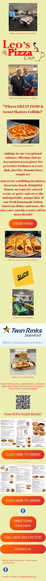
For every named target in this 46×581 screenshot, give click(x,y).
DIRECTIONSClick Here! (23, 523)
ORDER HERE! (23, 223)
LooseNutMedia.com (28, 577)
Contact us (23, 549)
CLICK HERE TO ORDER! (23, 454)
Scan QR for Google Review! (23, 414)
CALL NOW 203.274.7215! (23, 537)
